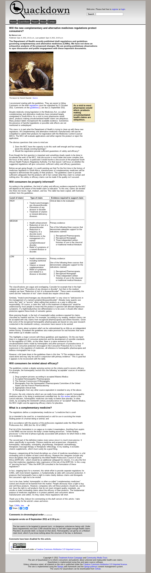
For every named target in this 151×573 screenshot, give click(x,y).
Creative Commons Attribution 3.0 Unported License (58, 549)
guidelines (34, 108)
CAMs (17, 505)
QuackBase (24, 22)
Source (35, 98)
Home (13, 22)
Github (98, 569)
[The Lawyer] (31, 95)
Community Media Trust (97, 558)
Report (35, 22)
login (123, 9)
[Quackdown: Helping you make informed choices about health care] (39, 18)
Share (14, 508)
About (43, 22)
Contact (51, 22)
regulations (34, 105)
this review (65, 396)
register (115, 9)
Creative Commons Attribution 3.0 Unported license (105, 564)
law (22, 505)
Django (60, 566)
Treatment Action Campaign (70, 558)
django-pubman (90, 566)
